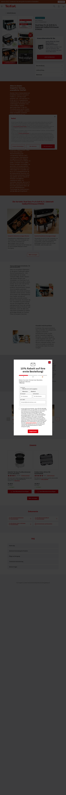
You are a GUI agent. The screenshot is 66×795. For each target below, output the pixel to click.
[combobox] (26, 396)
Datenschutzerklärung (31, 422)
